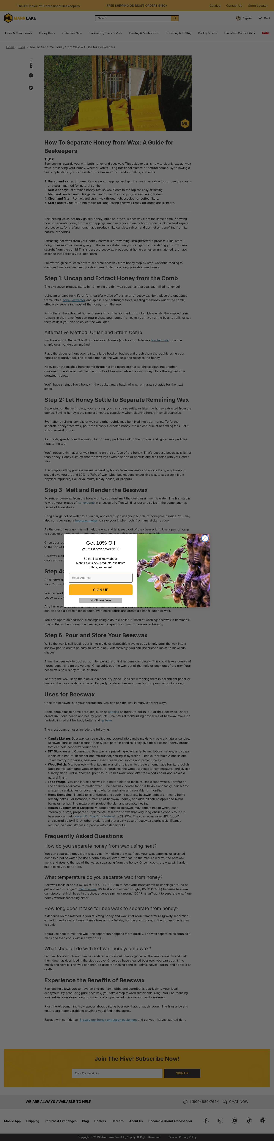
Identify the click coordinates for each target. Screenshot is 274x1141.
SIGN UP (100, 590)
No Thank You (100, 600)
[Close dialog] (205, 538)
